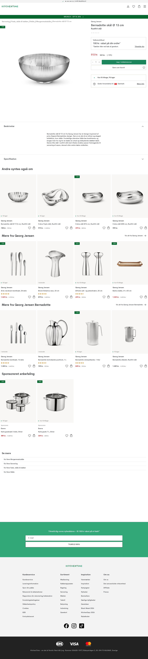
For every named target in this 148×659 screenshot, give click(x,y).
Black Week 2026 (87, 608)
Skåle (32, 21)
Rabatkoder (85, 616)
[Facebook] (66, 625)
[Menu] (145, 6)
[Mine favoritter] (133, 6)
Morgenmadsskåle (43, 21)
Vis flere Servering (11, 463)
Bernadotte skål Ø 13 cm (62, 21)
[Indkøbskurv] (139, 6)
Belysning (64, 604)
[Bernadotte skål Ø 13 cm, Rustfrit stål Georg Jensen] (44, 68)
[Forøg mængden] (99, 62)
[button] (95, 32)
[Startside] (10, 6)
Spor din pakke (28, 588)
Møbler (63, 596)
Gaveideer (85, 604)
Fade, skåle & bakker (20, 21)
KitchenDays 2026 (88, 612)
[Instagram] (74, 625)
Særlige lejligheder (88, 600)
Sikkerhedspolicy (29, 604)
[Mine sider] (128, 6)
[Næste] (84, 69)
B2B (24, 612)
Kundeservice (28, 579)
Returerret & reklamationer (32, 592)
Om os (105, 579)
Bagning (63, 588)
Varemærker (85, 579)
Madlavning (64, 579)
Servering (6, 21)
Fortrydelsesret (28, 616)
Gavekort (63, 612)
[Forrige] (4, 69)
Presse (106, 592)
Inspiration (85, 584)
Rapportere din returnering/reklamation (37, 596)
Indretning (64, 608)
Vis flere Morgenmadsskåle (14, 459)
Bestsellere (85, 596)
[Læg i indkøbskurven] (34, 227)
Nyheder (84, 592)
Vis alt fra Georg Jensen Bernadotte (129, 305)
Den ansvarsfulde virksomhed (114, 584)
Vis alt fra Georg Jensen (134, 236)
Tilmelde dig (139, 46)
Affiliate (106, 588)
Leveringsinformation (30, 584)
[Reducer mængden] (92, 62)
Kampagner (85, 588)
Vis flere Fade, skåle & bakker (15, 468)
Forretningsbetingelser (31, 600)
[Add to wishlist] (29, 227)
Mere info (140, 84)
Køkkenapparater (66, 584)
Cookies (26, 608)
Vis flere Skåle (9, 472)
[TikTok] (81, 625)
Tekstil (62, 600)
